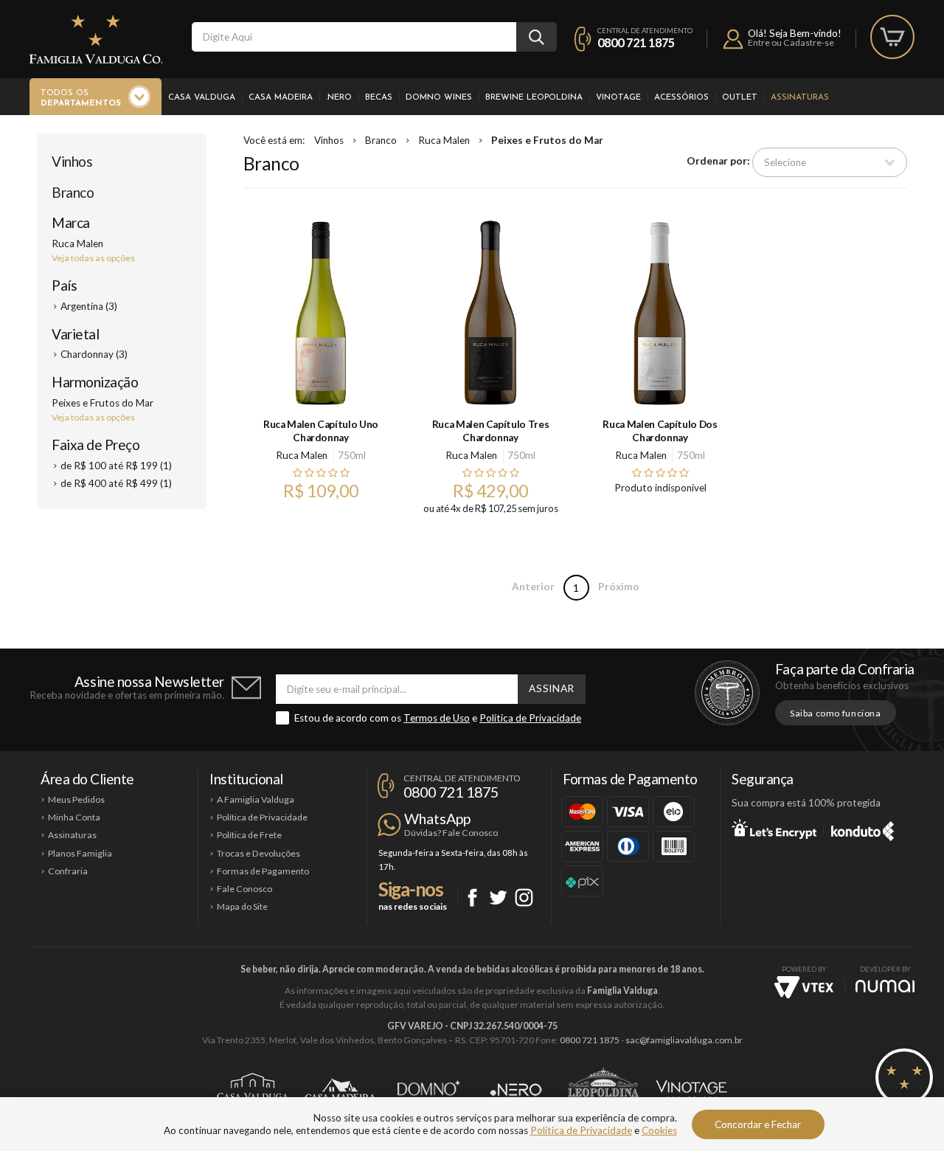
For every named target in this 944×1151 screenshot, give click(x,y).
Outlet (739, 97)
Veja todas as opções (93, 257)
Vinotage (618, 97)
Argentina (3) (88, 306)
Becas (378, 97)
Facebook (472, 897)
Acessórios (681, 97)
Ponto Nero (515, 1089)
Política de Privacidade (530, 718)
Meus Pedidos (76, 799)
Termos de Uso (436, 718)
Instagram (524, 897)
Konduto (862, 828)
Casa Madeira (281, 97)
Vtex (803, 987)
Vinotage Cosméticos (691, 1089)
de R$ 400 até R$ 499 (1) (116, 483)
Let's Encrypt (774, 828)
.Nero (339, 97)
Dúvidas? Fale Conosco (451, 832)
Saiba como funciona (835, 713)
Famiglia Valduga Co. (96, 39)
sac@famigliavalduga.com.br (684, 1039)
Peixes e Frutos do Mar (547, 140)
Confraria (68, 871)
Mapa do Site (242, 906)
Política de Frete (249, 834)
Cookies (659, 1130)
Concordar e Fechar (758, 1124)
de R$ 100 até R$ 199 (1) (116, 465)
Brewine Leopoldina (534, 97)
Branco (73, 192)
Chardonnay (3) (94, 354)
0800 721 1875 (636, 42)
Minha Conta (74, 817)
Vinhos (72, 161)
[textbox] (354, 37)
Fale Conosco (244, 888)
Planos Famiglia (80, 853)
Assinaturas (800, 97)
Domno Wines (439, 97)
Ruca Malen (444, 140)
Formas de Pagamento (263, 871)
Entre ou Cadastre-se (791, 42)
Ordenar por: (718, 161)
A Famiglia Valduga (255, 799)
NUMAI (885, 986)
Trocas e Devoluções (258, 853)
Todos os (81, 98)
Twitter (498, 897)
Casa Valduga (201, 97)
